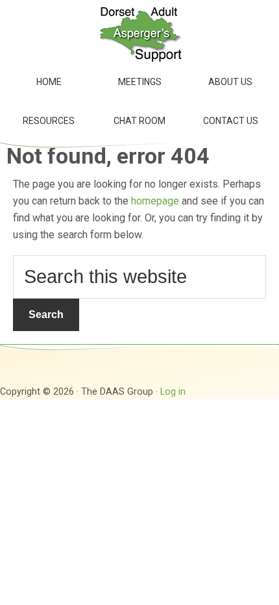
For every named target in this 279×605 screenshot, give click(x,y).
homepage (155, 201)
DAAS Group (139, 32)
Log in (173, 391)
